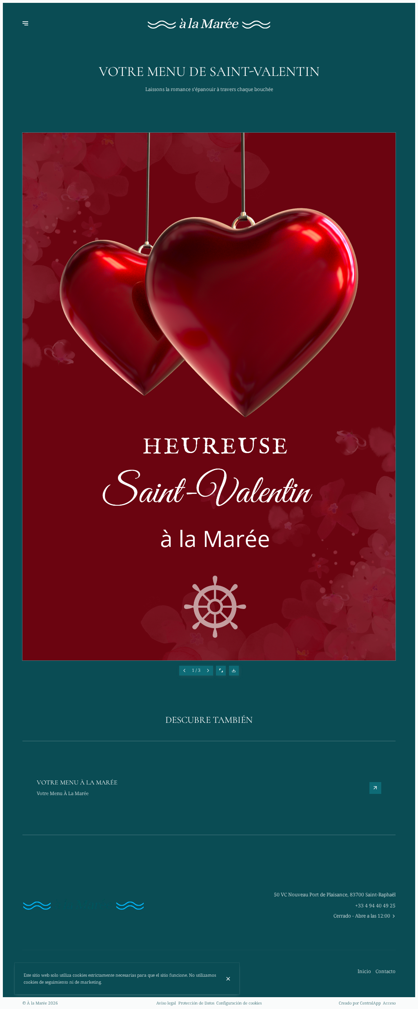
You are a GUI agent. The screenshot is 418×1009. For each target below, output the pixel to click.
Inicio (364, 971)
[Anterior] (184, 671)
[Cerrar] (228, 979)
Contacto (386, 971)
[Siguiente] (208, 671)
